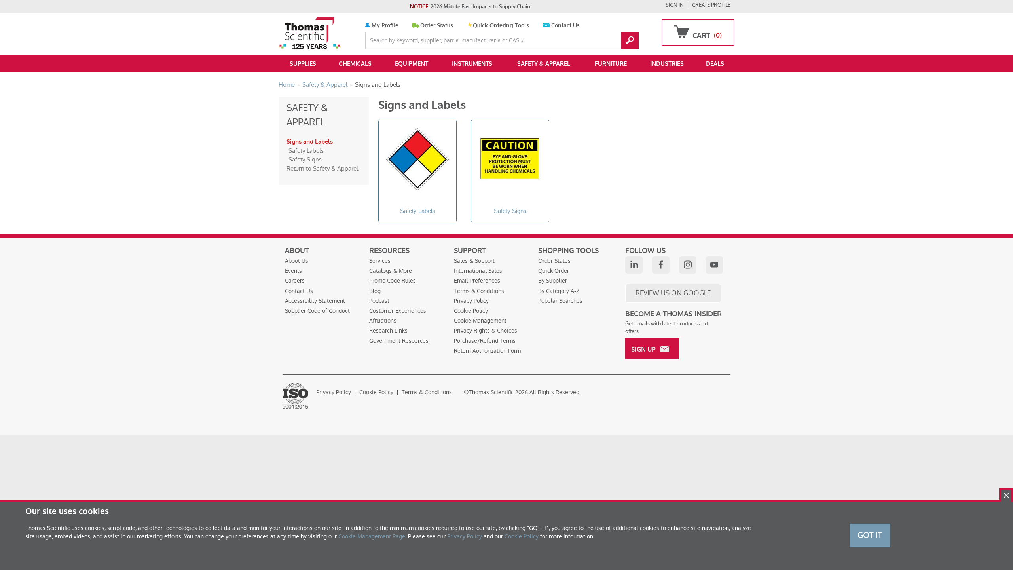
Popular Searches (560, 301)
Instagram (687, 265)
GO (630, 40)
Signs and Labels (309, 142)
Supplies (303, 64)
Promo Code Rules (392, 281)
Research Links (388, 330)
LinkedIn (634, 265)
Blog (375, 291)
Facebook (661, 265)
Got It (869, 535)
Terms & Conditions (479, 291)
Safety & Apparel (543, 64)
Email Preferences (477, 281)
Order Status (436, 25)
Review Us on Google (673, 293)
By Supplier (552, 281)
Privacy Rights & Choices (485, 330)
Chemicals (355, 64)
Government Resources (399, 341)
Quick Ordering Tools (501, 25)
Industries (667, 64)
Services (380, 261)
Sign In (675, 5)
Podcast (379, 301)
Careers (295, 281)
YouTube (714, 265)
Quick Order (553, 271)
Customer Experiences (397, 311)
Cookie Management (480, 321)
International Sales (478, 271)
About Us (296, 261)
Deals (715, 64)
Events (293, 271)
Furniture (611, 64)
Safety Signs (305, 159)
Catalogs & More (390, 271)
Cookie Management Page (371, 536)
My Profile (384, 25)
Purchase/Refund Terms (485, 341)
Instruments (472, 64)
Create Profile (711, 5)
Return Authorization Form (487, 351)
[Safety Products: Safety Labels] (417, 160)
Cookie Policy (471, 311)
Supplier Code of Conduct (317, 311)
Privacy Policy (471, 301)
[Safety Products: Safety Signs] (510, 160)
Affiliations (382, 321)
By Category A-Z (558, 291)
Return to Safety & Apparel (322, 168)
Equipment (411, 64)
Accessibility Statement (315, 301)
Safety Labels (306, 150)
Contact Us (565, 25)
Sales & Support (474, 261)
